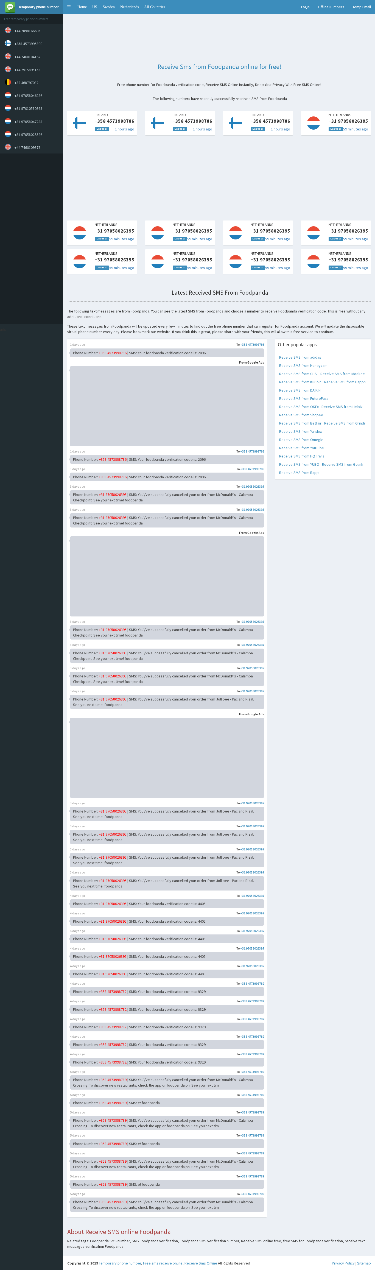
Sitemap (364, 1263)
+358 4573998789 (252, 1072)
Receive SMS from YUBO (299, 464)
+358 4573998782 (252, 983)
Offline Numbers (331, 6)
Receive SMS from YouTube (301, 447)
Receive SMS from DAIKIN (300, 390)
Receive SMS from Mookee (342, 373)
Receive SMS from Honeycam (303, 365)
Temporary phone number (120, 1263)
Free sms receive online (163, 1263)
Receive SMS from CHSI (298, 373)
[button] (69, 7)
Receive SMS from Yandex (300, 431)
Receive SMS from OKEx (299, 406)
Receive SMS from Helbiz (342, 406)
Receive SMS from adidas (300, 357)
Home (82, 7)
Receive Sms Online (200, 1263)
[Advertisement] (30, 238)
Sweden (109, 7)
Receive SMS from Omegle (301, 439)
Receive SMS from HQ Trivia (301, 456)
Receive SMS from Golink (342, 464)
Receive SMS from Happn (345, 381)
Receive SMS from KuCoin (300, 381)
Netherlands (129, 7)
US (94, 7)
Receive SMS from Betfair (300, 423)
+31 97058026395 (252, 486)
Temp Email (361, 6)
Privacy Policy (343, 1263)
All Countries (154, 7)
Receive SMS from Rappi (299, 472)
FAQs (305, 6)
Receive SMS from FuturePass (304, 398)
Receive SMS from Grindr (344, 423)
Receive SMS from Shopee (301, 414)
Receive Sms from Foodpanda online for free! (219, 66)
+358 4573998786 (252, 344)
